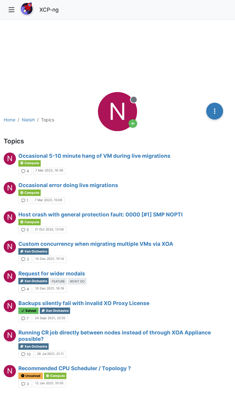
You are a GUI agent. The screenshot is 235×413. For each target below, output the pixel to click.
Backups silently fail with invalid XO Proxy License (83, 303)
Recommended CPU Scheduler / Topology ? (74, 368)
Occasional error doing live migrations (68, 185)
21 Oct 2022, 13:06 (49, 229)
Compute (31, 163)
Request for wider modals (51, 273)
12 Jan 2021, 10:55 (49, 383)
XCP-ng (49, 9)
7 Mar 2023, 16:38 (49, 170)
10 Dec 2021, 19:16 (49, 288)
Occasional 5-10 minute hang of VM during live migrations (94, 156)
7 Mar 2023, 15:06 (48, 200)
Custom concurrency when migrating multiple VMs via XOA (95, 244)
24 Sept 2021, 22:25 (50, 318)
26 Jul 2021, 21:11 (50, 354)
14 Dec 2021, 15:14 (49, 259)
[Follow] (133, 123)
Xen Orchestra (35, 251)
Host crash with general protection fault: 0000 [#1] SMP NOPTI (100, 214)
